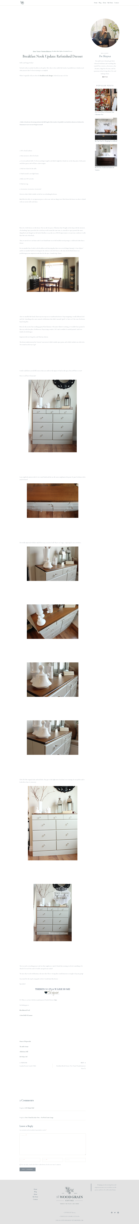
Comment (23, 1135)
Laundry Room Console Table (28, 1064)
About (104, 3)
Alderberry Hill (24, 1051)
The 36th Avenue (24, 1046)
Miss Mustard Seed (25, 1010)
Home (95, 3)
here (56, 1000)
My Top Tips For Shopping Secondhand (106, 141)
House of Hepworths (25, 1041)
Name (22, 1160)
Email (45, 1160)
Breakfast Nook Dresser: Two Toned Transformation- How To (71, 1065)
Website (68, 1160)
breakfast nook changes (46, 75)
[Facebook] (111, 1212)
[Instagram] (118, 1212)
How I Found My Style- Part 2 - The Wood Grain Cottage (39, 1117)
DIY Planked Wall (29, 1108)
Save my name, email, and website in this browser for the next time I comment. (41, 1164)
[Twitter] (115, 1212)
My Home (110, 3)
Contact (116, 3)
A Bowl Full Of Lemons (26, 1015)
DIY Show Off (23, 1057)
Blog (100, 3)
